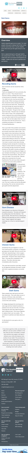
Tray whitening (18, 424)
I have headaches (5, 415)
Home (5, 10)
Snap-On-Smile (19, 415)
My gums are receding (6, 413)
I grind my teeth (5, 417)
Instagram (3, 399)
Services (3, 395)
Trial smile (3, 428)
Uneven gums (18, 397)
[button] (24, 11)
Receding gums (19, 393)
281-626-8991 (4, 384)
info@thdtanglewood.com (7, 387)
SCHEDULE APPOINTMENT (7, 361)
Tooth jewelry (4, 426)
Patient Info (10, 13)
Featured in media (16, 10)
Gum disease (18, 395)
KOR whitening (18, 426)
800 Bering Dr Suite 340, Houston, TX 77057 (12, 379)
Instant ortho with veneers (5, 438)
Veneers (3, 431)
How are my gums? (19, 390)
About (9, 10)
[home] (13, 3)
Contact (24, 13)
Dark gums (17, 399)
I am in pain (18, 434)
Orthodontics (4, 441)
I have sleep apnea (19, 436)
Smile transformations (6, 401)
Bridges (17, 411)
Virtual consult (4, 424)
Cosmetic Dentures (19, 413)
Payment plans (18, 13)
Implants (17, 409)
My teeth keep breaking (4, 410)
